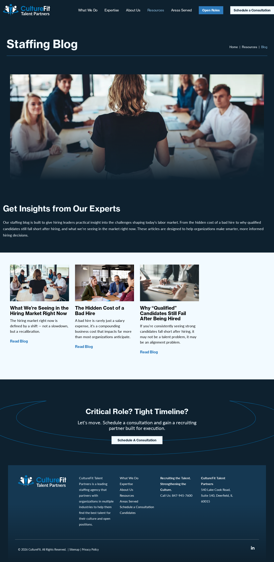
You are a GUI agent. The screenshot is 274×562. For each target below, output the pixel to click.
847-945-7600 (182, 495)
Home (233, 47)
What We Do (87, 10)
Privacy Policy (90, 549)
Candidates (128, 512)
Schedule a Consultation (252, 10)
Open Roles (211, 10)
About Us (133, 10)
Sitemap (74, 549)
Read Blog (19, 341)
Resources (155, 10)
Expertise (112, 10)
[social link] (252, 548)
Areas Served (181, 10)
